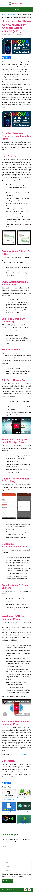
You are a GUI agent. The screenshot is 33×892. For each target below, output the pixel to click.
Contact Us (10, 890)
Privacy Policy (16, 890)
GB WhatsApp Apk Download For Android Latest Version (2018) (24, 811)
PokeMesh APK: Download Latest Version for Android (8, 799)
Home (3, 14)
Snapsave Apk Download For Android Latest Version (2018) (8, 812)
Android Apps (11, 14)
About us (4, 890)
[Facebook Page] (25, 889)
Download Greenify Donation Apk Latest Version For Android (24, 798)
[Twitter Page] (29, 889)
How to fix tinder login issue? (18, 754)
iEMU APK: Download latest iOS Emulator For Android (24, 824)
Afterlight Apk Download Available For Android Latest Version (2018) (8, 824)
